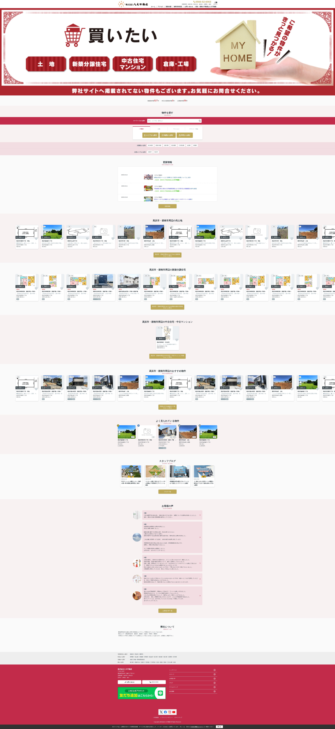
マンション (176, 129)
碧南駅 (195, 145)
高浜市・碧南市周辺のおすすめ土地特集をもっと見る (167, 255)
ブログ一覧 (167, 491)
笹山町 (137, 657)
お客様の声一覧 (167, 611)
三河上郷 (169, 662)
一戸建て (141, 129)
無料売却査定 (178, 6)
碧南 (161, 662)
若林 (165, 662)
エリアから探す (151, 135)
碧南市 (150, 152)
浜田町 (170, 657)
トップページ (173, 670)
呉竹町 (175, 657)
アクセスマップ (173, 687)
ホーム (153, 6)
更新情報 (167, 206)
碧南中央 (137, 662)
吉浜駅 (189, 145)
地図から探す (168, 135)
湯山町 (151, 657)
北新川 (142, 662)
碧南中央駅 (158, 145)
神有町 (146, 657)
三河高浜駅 (181, 145)
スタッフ (171, 674)
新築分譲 (168, 6)
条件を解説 (175, 188)
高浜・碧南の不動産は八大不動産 (205, 6)
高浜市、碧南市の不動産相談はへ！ (168, 180)
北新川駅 (166, 145)
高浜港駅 (173, 145)
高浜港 (147, 662)
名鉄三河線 (133, 659)
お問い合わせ (189, 6)
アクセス (160, 6)
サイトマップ (178, 717)
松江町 (156, 657)
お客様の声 (172, 678)
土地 (159, 129)
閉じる (219, 726)
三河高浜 (152, 662)
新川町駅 (150, 145)
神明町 (132, 657)
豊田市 (141, 654)
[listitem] (129, 237)
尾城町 (142, 657)
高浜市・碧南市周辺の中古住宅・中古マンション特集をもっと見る (167, 356)
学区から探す (186, 135)
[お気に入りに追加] (36, 238)
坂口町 (166, 657)
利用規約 (156, 717)
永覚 (174, 662)
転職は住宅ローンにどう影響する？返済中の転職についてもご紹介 (172, 177)
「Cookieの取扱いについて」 (197, 726)
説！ (173, 199)
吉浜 (157, 662)
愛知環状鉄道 (141, 659)
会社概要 (171, 691)
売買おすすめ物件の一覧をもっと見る (167, 407)
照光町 (161, 657)
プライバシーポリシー (167, 717)
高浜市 (156, 152)
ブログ (171, 683)
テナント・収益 (193, 129)
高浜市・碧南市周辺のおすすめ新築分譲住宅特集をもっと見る (167, 307)
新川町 (132, 662)
